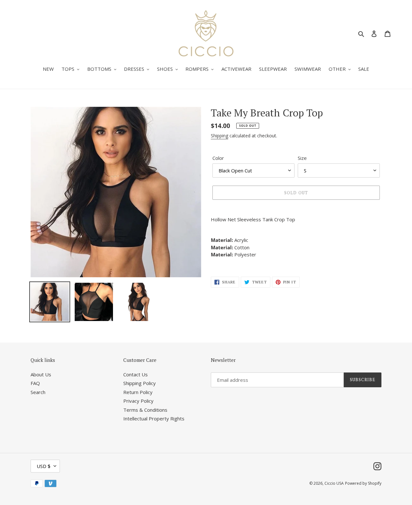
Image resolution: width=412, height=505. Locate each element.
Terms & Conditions (145, 410)
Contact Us (135, 374)
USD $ (44, 466)
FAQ (35, 383)
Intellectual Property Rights (153, 418)
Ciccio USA (334, 483)
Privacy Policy (138, 401)
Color (218, 158)
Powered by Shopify (363, 483)
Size (302, 158)
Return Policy (138, 392)
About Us (41, 374)
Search (38, 392)
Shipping (219, 136)
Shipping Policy (139, 383)
